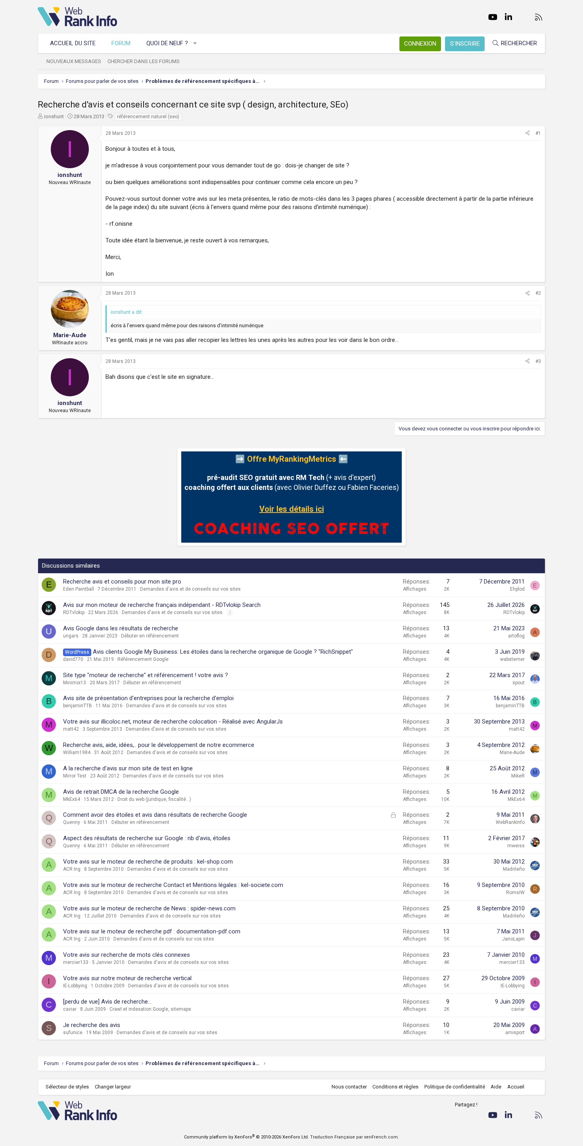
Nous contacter (349, 1087)
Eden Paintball (78, 589)
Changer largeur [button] (113, 1087)
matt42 (71, 729)
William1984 (76, 752)
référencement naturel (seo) (148, 116)
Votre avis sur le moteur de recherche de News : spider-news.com (149, 908)
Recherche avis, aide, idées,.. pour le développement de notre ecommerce (158, 745)
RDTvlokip (73, 612)
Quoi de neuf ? (167, 43)
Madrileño (514, 869)
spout (518, 682)
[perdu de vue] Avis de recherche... (107, 1001)
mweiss (516, 845)
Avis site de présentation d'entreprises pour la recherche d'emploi (148, 698)
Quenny (71, 822)
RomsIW (515, 892)
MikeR (518, 776)
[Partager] (527, 133)
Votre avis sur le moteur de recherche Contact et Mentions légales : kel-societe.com (173, 885)
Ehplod (517, 589)
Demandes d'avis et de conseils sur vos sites (190, 589)
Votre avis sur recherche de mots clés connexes (126, 954)
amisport (515, 1032)
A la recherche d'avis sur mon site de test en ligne (128, 768)
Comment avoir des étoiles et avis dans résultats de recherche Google (155, 814)
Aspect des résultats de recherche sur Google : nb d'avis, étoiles (146, 838)
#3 (538, 361)
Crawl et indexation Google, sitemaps (150, 1009)
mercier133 (75, 962)
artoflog (516, 636)
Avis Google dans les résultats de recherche (120, 628)
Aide (496, 1087)
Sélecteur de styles (67, 1087)
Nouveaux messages (73, 61)
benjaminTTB (77, 705)
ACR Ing (72, 869)
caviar (70, 1009)
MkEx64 (71, 799)
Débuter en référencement (150, 636)
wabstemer (512, 659)
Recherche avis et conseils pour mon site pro (122, 581)
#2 (538, 293)
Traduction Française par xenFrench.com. (354, 1137)
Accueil (515, 1087)
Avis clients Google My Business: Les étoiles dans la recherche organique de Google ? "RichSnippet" (223, 651)
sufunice (72, 1032)
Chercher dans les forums (143, 61)
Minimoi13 (74, 682)
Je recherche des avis (91, 1025)
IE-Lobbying (75, 986)
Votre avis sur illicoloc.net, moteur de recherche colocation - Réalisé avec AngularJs (173, 721)
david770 (73, 659)
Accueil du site (73, 43)
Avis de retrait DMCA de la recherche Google (121, 791)
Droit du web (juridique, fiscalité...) (154, 799)
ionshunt (54, 116)
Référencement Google (143, 659)
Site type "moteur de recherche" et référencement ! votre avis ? (145, 675)
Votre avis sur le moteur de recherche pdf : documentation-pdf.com (151, 931)
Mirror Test (74, 776)
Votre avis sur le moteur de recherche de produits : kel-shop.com (148, 861)
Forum (120, 43)
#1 (538, 133)
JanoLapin (513, 939)
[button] (195, 43)
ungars (71, 636)
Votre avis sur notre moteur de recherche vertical (127, 978)
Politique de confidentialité (454, 1087)
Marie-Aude (512, 752)
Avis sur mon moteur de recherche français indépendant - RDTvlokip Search (162, 605)
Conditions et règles (395, 1087)
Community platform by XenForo (246, 1137)
